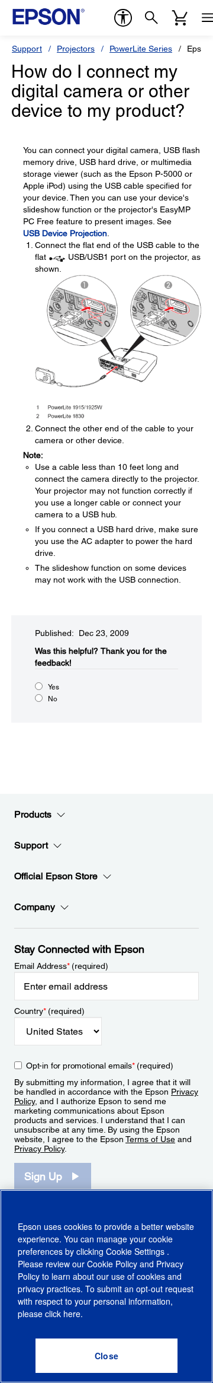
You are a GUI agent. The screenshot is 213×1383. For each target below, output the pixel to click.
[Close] (107, 1356)
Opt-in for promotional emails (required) (99, 1065)
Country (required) (49, 1011)
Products (32, 814)
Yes (53, 687)
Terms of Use (150, 1139)
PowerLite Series (140, 48)
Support (27, 48)
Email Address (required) (61, 966)
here (71, 1314)
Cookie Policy (112, 1264)
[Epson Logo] (48, 17)
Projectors (76, 48)
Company (34, 907)
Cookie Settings (136, 1251)
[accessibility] (123, 17)
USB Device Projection (65, 233)
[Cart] (179, 17)
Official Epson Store (56, 876)
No (52, 699)
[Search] (151, 17)
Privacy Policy (39, 1148)
